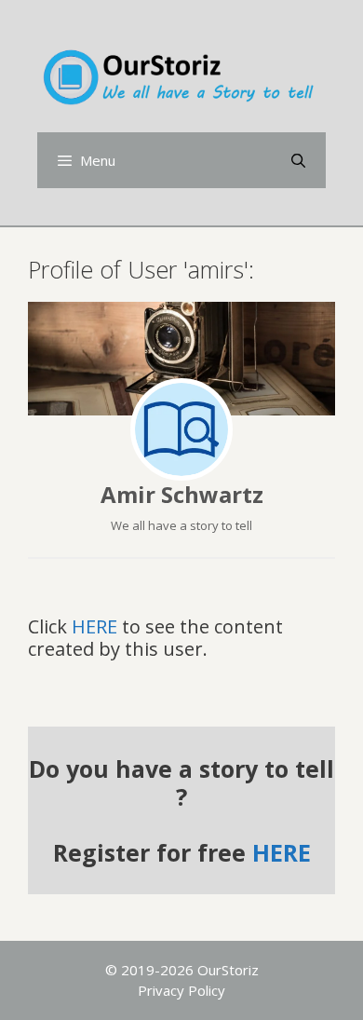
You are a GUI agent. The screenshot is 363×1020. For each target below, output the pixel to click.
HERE (94, 626)
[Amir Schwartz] (181, 429)
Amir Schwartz (182, 494)
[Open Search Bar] (298, 160)
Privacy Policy (181, 990)
